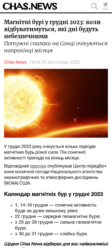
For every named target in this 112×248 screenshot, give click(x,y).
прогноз (38, 166)
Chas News (15, 63)
